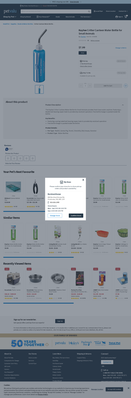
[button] (83, 180)
